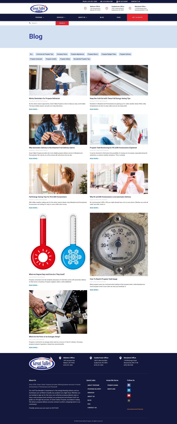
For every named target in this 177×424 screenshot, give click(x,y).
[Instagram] (129, 400)
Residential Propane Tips (82, 59)
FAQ (89, 404)
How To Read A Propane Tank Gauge (103, 279)
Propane (38, 17)
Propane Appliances (77, 54)
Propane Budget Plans (109, 54)
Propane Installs (51, 59)
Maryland (111, 389)
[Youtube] (129, 395)
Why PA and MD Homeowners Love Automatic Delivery (110, 197)
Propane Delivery (125, 54)
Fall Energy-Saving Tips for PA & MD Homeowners (48, 197)
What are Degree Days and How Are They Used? (47, 274)
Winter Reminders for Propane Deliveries (44, 98)
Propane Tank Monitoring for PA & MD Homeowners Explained (113, 148)
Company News (62, 54)
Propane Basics (93, 54)
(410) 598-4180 (128, 365)
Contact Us (92, 408)
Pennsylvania (112, 385)
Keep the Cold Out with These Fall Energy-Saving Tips (110, 98)
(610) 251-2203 (68, 365)
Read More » (33, 109)
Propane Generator (36, 59)
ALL (31, 54)
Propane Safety (65, 59)
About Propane (93, 385)
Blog (102, 17)
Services (60, 17)
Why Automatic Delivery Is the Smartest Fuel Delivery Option (52, 148)
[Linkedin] (129, 390)
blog (89, 400)
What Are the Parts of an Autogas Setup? (44, 337)
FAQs (118, 17)
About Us (81, 17)
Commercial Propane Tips (44, 54)
